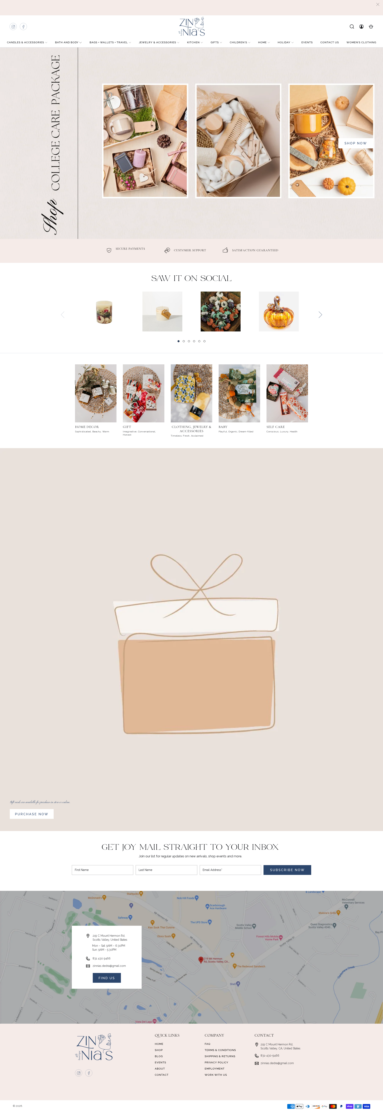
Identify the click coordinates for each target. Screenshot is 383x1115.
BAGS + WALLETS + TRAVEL (109, 42)
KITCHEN (193, 42)
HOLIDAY (284, 42)
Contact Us (329, 42)
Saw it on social (191, 279)
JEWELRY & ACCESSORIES (157, 42)
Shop (159, 1050)
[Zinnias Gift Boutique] (191, 26)
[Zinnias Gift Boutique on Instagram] (13, 27)
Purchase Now (31, 814)
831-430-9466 (270, 1055)
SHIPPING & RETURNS (220, 1056)
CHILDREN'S (238, 42)
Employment (215, 1068)
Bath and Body (67, 42)
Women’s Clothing (361, 42)
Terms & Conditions (220, 1050)
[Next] (320, 314)
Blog (159, 1056)
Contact (162, 1074)
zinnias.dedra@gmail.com (109, 965)
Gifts (215, 42)
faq (207, 1043)
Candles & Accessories (25, 42)
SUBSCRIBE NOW (287, 870)
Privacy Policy (216, 1062)
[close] (378, 4)
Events (307, 42)
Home (262, 42)
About (160, 1068)
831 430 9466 (102, 958)
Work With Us (216, 1074)
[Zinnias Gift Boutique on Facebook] (23, 27)
